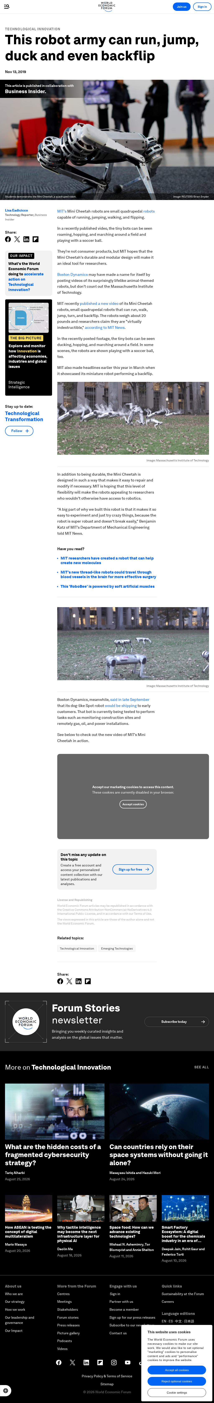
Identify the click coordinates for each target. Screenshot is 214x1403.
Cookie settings (177, 1392)
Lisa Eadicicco (16, 210)
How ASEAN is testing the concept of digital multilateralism (28, 1231)
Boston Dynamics (72, 274)
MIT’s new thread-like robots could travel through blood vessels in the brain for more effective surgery (108, 574)
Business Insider (25, 91)
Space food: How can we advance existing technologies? (132, 1231)
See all (201, 1067)
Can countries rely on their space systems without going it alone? (159, 1155)
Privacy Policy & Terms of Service (107, 1376)
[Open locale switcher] (5, 1390)
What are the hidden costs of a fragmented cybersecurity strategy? (53, 1155)
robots (149, 211)
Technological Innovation (32, 29)
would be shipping (121, 705)
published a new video (99, 303)
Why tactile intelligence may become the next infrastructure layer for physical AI (79, 1234)
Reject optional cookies (177, 1381)
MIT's (61, 211)
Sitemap (107, 1384)
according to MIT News (105, 327)
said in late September (129, 699)
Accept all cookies (177, 1370)
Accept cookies (133, 804)
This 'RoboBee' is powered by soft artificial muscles (107, 586)
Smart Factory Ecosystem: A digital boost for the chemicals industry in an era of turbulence (183, 1236)
